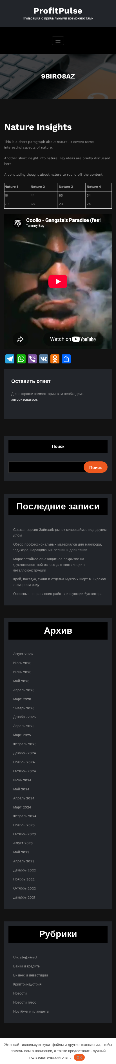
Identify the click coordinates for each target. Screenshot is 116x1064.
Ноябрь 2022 (24, 879)
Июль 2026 (22, 663)
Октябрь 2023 (24, 834)
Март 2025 (22, 735)
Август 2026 (23, 654)
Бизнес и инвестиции (30, 975)
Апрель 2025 (23, 726)
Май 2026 (21, 681)
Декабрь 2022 (24, 870)
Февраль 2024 (24, 816)
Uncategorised (25, 957)
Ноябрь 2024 (24, 762)
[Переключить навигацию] (58, 40)
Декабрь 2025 (24, 717)
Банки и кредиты (27, 966)
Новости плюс (24, 1002)
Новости (20, 993)
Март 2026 (22, 699)
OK (79, 1057)
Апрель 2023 (23, 861)
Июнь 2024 (22, 780)
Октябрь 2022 (24, 888)
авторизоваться (24, 400)
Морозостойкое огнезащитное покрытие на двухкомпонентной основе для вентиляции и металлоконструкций (49, 564)
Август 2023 (23, 843)
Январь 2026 (23, 708)
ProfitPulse (58, 11)
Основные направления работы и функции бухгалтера (57, 594)
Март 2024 (22, 807)
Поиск (58, 446)
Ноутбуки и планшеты (31, 1011)
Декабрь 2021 (24, 897)
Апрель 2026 (23, 690)
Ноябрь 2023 (24, 825)
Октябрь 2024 (24, 771)
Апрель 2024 (23, 798)
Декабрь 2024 (24, 753)
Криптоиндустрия (27, 984)
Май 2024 (21, 789)
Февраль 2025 (24, 744)
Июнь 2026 (22, 672)
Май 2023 (21, 852)
